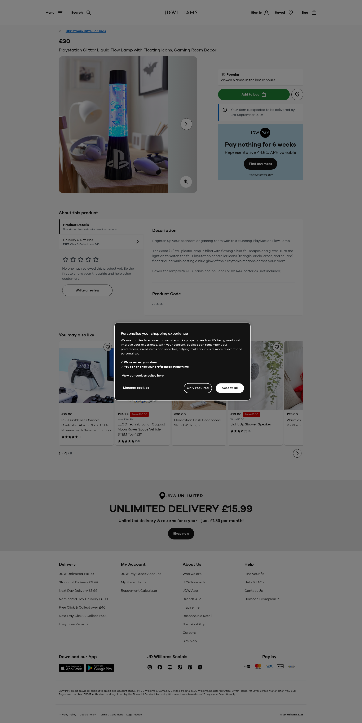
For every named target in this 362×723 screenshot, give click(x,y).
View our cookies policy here (143, 375)
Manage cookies (136, 387)
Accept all (230, 388)
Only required (198, 388)
